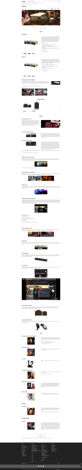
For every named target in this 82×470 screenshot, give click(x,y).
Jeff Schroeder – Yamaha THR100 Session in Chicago (47, 341)
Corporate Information (53, 445)
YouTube (42, 460)
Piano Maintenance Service (44, 451)
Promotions (42, 2)
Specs (55, 8)
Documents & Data (43, 447)
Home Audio (23, 453)
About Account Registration (44, 445)
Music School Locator (34, 447)
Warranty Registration (44, 454)
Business (58, 463)
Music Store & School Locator (44, 450)
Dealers (32, 458)
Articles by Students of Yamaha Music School (36, 450)
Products (29, 2)
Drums (22, 448)
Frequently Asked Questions (34, 448)
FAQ (22, 223)
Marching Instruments (24, 451)
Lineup (36, 28)
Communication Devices (24, 455)
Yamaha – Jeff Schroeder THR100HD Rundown (46, 342)
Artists (32, 2)
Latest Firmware (23, 87)
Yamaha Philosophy (53, 448)
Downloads (35, 2)
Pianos (22, 445)
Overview (52, 8)
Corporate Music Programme (34, 451)
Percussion (23, 450)
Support (58, 8)
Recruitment (52, 447)
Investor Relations (53, 450)
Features (41, 28)
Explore (39, 2)
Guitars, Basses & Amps (24, 447)
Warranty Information (43, 453)
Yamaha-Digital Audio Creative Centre (45, 455)
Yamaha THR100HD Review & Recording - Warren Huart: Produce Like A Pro (50, 411)
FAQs (42, 448)
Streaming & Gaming (24, 454)
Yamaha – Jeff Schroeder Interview (45, 343)
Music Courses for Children (34, 445)
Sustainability (52, 451)
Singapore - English (24, 463)
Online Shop (33, 461)
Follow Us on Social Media (44, 457)
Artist (45, 28)
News (32, 453)
